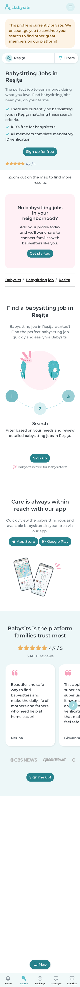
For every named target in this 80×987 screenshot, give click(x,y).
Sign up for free (40, 151)
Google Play (57, 541)
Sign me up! (40, 777)
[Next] (73, 705)
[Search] (8, 58)
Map (43, 964)
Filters (69, 58)
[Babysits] (17, 7)
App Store (25, 541)
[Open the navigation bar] (70, 7)
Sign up (40, 458)
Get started (40, 253)
